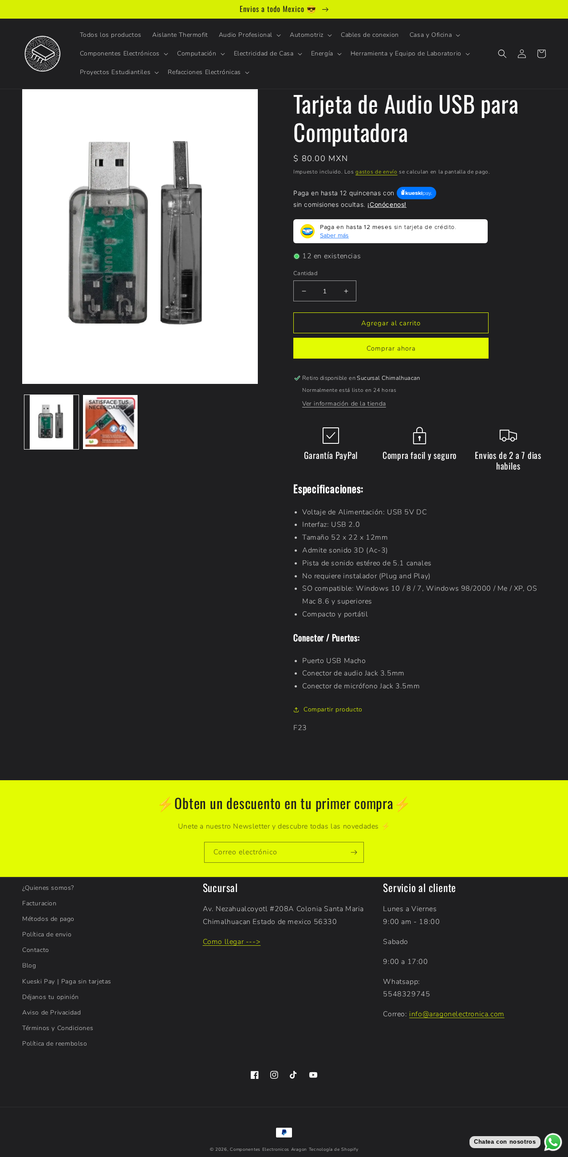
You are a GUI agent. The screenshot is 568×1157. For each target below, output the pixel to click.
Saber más (334, 235)
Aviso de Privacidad (51, 1012)
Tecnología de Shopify (334, 1149)
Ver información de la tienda (344, 403)
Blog (29, 965)
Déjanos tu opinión (50, 997)
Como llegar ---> (232, 942)
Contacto (35, 950)
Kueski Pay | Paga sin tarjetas (66, 981)
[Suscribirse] (353, 852)
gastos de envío (376, 171)
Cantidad (305, 273)
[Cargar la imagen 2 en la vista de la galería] (110, 422)
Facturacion (39, 903)
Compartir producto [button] (333, 709)
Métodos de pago (48, 919)
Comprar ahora (391, 348)
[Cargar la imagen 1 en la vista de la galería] (51, 422)
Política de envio (46, 934)
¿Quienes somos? (48, 888)
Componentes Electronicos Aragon (268, 1149)
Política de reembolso (54, 1043)
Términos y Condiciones (57, 1028)
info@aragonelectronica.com (457, 1014)
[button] (248, 35)
